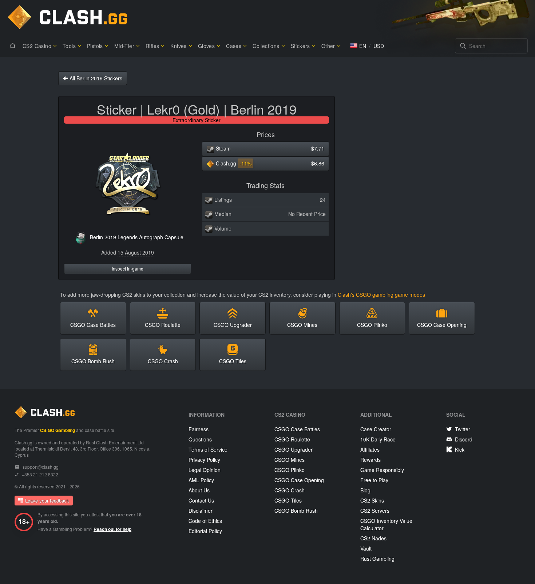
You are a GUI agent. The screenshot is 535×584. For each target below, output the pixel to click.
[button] (358, 45)
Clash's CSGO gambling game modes (381, 294)
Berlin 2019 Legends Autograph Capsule (136, 237)
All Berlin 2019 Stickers (95, 78)
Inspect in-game (127, 268)
